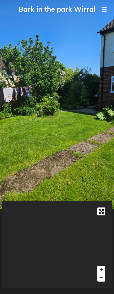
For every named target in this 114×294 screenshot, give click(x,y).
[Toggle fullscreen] (101, 211)
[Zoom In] (101, 270)
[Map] (57, 244)
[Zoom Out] (101, 278)
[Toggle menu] (104, 9)
